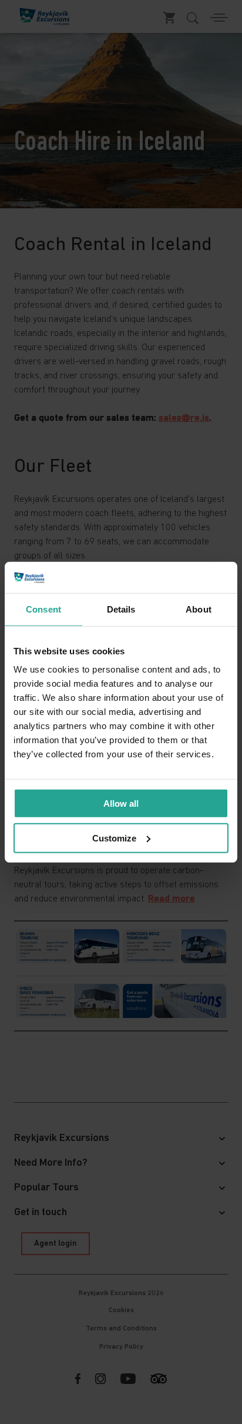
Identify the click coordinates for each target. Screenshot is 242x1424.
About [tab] (198, 609)
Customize (114, 838)
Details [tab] (121, 609)
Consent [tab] (43, 609)
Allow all (121, 803)
